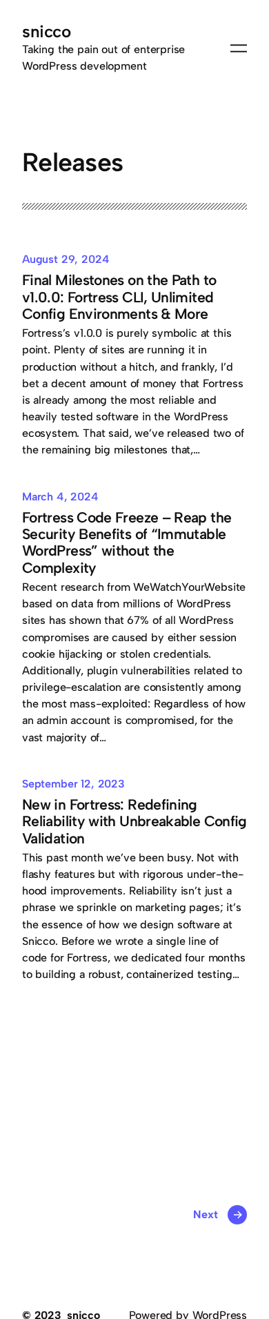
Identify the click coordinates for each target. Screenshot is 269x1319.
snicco (46, 31)
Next (217, 1214)
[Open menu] (238, 48)
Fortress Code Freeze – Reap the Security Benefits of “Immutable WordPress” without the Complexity (126, 542)
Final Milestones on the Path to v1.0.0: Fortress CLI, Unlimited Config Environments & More (119, 297)
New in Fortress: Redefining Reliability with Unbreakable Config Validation (134, 822)
